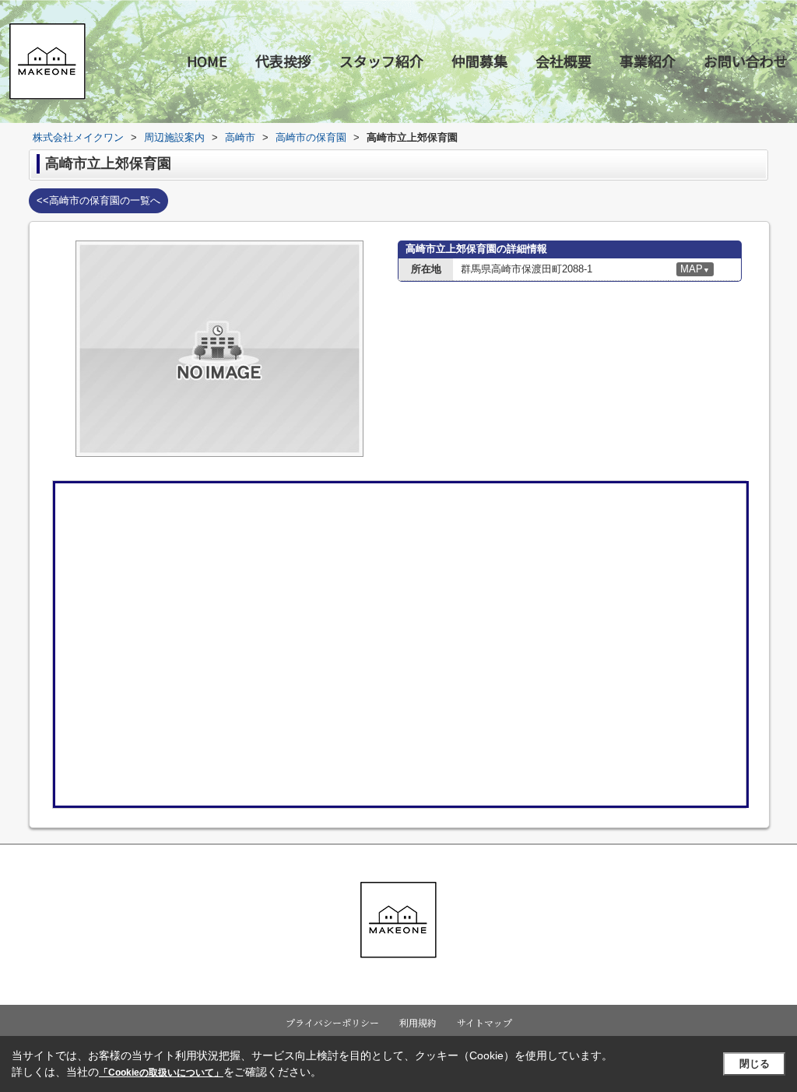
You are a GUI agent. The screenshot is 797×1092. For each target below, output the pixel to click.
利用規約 (418, 1022)
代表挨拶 (283, 61)
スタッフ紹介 (381, 61)
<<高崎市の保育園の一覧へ (98, 200)
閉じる (754, 1063)
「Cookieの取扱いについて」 (161, 1072)
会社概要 (563, 61)
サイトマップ (484, 1022)
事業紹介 (648, 61)
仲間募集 (479, 61)
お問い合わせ (746, 61)
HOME (207, 61)
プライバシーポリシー (332, 1022)
